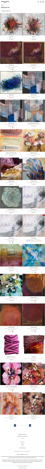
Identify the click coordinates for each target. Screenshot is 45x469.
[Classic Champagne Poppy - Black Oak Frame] (12, 390)
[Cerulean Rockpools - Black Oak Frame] (35, 272)
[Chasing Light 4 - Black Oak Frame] (35, 331)
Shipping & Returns (22, 434)
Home (2, 5)
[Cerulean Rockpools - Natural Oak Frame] (32, 272)
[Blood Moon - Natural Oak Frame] (9, 69)
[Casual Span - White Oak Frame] (11, 242)
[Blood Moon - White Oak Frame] (11, 69)
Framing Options (22, 447)
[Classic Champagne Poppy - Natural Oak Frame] (9, 390)
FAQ (22, 438)
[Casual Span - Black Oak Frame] (12, 242)
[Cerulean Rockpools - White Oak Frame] (33, 272)
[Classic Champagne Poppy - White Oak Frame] (11, 390)
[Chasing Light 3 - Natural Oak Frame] (9, 331)
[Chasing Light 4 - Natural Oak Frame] (32, 331)
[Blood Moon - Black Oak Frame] (12, 69)
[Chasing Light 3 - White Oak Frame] (11, 331)
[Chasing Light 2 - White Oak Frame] (33, 301)
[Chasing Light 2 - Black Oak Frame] (35, 301)
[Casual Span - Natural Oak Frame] (9, 242)
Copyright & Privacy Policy (22, 436)
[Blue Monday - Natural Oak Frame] (9, 127)
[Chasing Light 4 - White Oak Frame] (33, 331)
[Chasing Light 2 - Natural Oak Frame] (32, 301)
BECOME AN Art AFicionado (22, 451)
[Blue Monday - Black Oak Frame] (12, 127)
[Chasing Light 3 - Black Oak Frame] (12, 331)
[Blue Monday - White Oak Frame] (11, 127)
